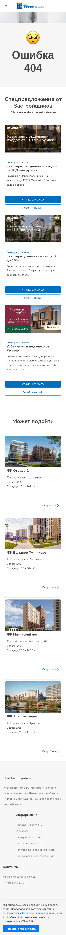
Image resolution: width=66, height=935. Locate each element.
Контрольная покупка (29, 843)
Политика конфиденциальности (35, 849)
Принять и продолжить (21, 928)
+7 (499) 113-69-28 (14, 883)
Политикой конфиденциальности (42, 912)
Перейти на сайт (33, 207)
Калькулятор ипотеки (29, 837)
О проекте (22, 831)
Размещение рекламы (29, 824)
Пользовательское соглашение (35, 856)
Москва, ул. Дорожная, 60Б (19, 877)
